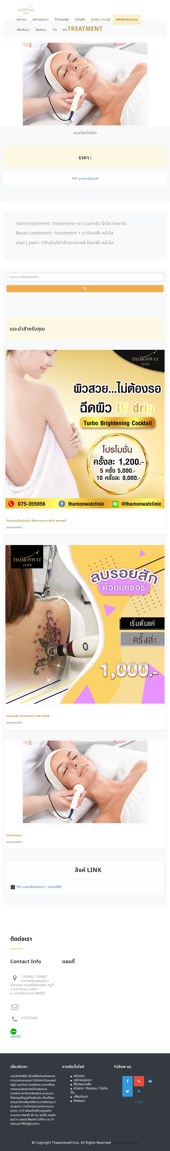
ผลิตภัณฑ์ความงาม (127, 19)
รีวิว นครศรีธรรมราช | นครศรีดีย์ (38, 886)
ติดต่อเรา (41, 30)
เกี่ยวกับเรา (23, 30)
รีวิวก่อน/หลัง (82, 1084)
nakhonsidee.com (125, 1142)
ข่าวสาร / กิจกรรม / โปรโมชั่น (89, 1090)
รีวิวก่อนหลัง (62, 19)
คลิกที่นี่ (15, 1036)
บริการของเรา (40, 19)
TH (55, 30)
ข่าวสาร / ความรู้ (100, 19)
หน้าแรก (21, 19)
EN (65, 30)
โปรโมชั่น (80, 19)
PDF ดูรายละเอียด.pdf (85, 178)
